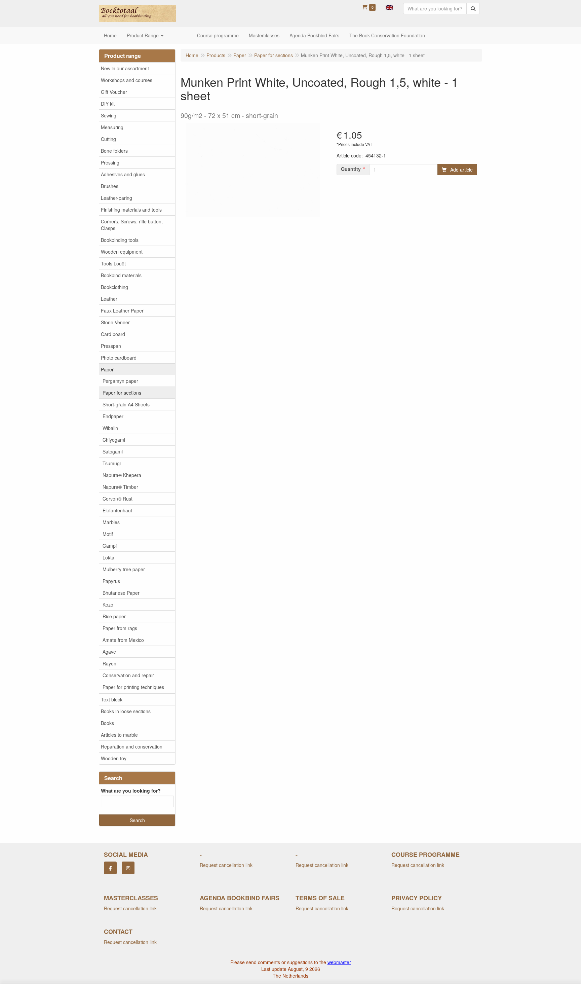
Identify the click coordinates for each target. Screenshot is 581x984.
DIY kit (108, 103)
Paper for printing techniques (133, 687)
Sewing (108, 115)
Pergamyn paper (120, 380)
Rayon (109, 663)
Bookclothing (114, 287)
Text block (111, 699)
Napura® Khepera (122, 475)
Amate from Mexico (123, 639)
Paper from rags (120, 628)
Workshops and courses (126, 80)
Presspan (111, 345)
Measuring (112, 127)
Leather (109, 298)
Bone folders (114, 150)
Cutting (108, 139)
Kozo (108, 604)
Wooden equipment (122, 251)
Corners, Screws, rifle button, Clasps (132, 224)
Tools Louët (113, 263)
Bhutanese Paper (121, 592)
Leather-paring (116, 197)
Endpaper (113, 416)
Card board (113, 334)
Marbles (111, 522)
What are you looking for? (131, 790)
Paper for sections (122, 392)
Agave (109, 651)
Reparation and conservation (131, 746)
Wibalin (110, 428)
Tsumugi (112, 463)
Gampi (110, 545)
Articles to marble (119, 734)
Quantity (351, 169)
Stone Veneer (115, 322)
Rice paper (114, 616)
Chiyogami (114, 439)
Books (107, 723)
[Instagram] (128, 868)
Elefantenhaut (117, 510)
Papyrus (111, 581)
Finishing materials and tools (131, 209)
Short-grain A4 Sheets (126, 404)
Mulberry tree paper (124, 569)
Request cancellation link (226, 865)
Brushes (109, 186)
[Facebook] (110, 868)
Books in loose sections (126, 711)
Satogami (113, 451)
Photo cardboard (119, 357)
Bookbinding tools (120, 239)
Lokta (108, 557)
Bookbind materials (121, 275)
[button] (389, 6)
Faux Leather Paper (122, 310)
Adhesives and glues (123, 174)
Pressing (110, 162)
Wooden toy (113, 758)
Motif (108, 534)
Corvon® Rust (117, 498)
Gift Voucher (114, 91)
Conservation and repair (128, 675)
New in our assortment (125, 68)
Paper (107, 369)
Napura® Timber (120, 486)
